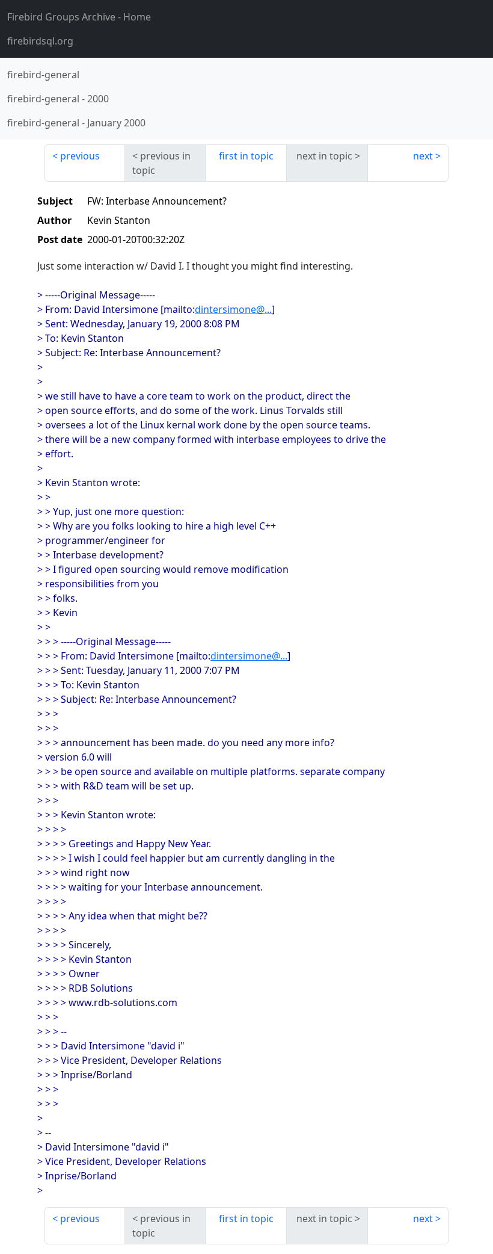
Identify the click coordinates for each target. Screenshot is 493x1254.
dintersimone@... (233, 309)
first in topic (246, 155)
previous (80, 155)
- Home (79, 16)
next (423, 155)
